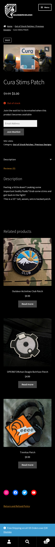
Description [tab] (10, 159)
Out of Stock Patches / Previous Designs (32, 144)
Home (9, 26)
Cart (42, 539)
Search (27, 542)
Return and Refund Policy (17, 506)
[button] (46, 49)
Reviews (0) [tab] (9, 168)
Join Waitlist (13, 131)
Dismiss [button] (8, 531)
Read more (27, 303)
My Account (9, 542)
